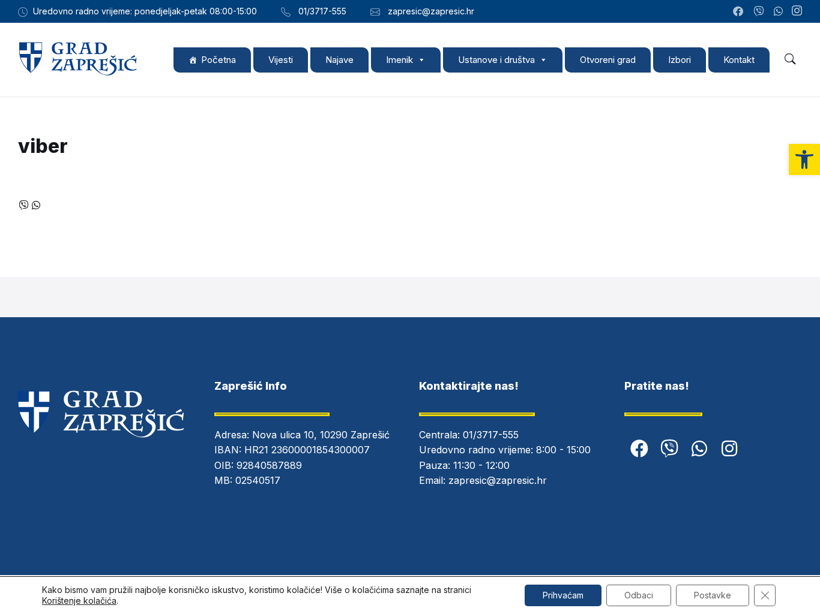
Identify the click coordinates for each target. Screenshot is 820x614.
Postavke (712, 595)
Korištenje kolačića (79, 600)
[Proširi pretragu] (790, 59)
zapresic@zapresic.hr (497, 480)
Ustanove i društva (496, 59)
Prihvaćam (563, 595)
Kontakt (739, 59)
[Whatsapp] (699, 448)
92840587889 (269, 465)
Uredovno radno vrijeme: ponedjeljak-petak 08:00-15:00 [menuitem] (145, 11)
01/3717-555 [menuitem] (322, 11)
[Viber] (669, 448)
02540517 (257, 480)
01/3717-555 (491, 435)
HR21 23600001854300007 (307, 450)
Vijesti (280, 59)
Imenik (399, 59)
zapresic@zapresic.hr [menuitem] (431, 11)
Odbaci (638, 595)
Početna (218, 59)
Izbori (679, 59)
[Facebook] (639, 448)
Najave (339, 59)
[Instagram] (797, 11)
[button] (804, 159)
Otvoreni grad (608, 59)
